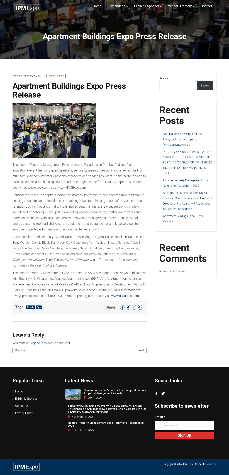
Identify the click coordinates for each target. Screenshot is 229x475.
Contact (206, 6)
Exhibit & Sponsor (146, 6)
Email (160, 417)
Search (163, 78)
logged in (36, 343)
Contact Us (22, 405)
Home (97, 6)
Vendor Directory (180, 6)
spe (39, 307)
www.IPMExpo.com (125, 296)
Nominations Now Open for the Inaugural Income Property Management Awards (182, 139)
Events (30, 307)
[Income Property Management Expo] (27, 7)
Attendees (117, 6)
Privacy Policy (24, 413)
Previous (20, 350)
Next (141, 350)
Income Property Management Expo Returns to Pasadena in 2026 (106, 424)
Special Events (56, 75)
